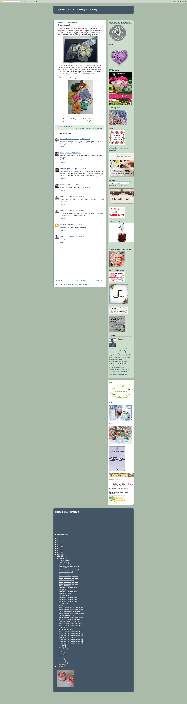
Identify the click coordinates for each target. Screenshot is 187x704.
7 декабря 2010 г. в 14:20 (76, 196)
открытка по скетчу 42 (66, 572)
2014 (59, 548)
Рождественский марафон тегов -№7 (71, 625)
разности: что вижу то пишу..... (79, 9)
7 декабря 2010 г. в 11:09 (82, 139)
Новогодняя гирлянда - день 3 (68, 597)
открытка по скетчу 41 (66, 593)
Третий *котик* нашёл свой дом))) (69, 619)
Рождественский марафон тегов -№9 (71, 617)
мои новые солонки (65, 595)
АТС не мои (95, 128)
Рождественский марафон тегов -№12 (71, 607)
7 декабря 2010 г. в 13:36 (78, 169)
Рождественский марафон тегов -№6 (71, 631)
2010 (59, 556)
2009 (59, 667)
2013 (59, 550)
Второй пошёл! (63, 627)
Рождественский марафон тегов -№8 (71, 623)
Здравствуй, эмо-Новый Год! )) (69, 621)
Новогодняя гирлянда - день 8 (68, 578)
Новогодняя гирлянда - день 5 (68, 588)
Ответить (63, 147)
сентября (62, 649)
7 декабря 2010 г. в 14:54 (76, 236)
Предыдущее (100, 280)
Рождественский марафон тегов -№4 (71, 635)
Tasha (80, 30)
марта (61, 661)
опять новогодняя (64, 586)
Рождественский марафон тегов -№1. (71, 643)
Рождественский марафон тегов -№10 (71, 613)
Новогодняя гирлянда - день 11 (69, 566)
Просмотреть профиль (119, 374)
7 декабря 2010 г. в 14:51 (74, 224)
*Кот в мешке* (86, 128)
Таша (98, 33)
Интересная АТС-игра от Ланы (68, 576)
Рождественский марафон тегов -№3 (71, 639)
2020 (59, 538)
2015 (59, 546)
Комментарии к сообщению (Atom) (77, 284)
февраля (62, 663)
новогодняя (62, 590)
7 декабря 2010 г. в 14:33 (76, 210)
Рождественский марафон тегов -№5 (71, 633)
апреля (61, 659)
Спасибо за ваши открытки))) (68, 615)
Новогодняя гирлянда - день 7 (68, 582)
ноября (61, 645)
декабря (62, 558)
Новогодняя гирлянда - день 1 (68, 601)
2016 (59, 544)
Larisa (62, 196)
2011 (59, 554)
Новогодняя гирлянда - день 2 (68, 599)
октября (62, 647)
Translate (124, 185)
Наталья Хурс (65, 169)
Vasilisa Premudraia (67, 139)
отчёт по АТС (63, 568)
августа (61, 651)
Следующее (59, 280)
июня (61, 655)
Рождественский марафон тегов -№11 (71, 609)
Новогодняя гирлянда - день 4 (68, 592)
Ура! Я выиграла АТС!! (66, 629)
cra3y (62, 184)
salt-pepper (65, 690)
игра (101, 128)
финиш (61, 605)
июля (61, 653)
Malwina (63, 224)
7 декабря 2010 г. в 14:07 (72, 184)
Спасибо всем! (63, 603)
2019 (59, 540)
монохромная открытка (66, 580)
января (61, 665)
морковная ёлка (64, 562)
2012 (59, 552)
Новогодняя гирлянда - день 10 (69, 570)
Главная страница (79, 280)
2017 (59, 542)
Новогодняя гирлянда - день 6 (68, 584)
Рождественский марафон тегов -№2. (71, 641)
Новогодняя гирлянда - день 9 (68, 574)
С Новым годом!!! (64, 560)
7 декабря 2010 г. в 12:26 (73, 153)
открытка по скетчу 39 (66, 637)
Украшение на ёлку (65, 564)
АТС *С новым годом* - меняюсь (69, 611)
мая (60, 657)
